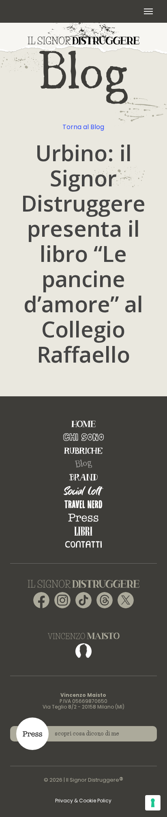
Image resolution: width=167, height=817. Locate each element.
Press (83, 517)
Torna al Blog (83, 127)
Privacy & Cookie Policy (83, 800)
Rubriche (83, 450)
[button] (148, 11)
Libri (83, 531)
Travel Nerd (83, 504)
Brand (83, 477)
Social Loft (83, 491)
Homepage (83, 424)
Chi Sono (83, 437)
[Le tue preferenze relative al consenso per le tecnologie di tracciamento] (153, 803)
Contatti (83, 544)
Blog (83, 464)
